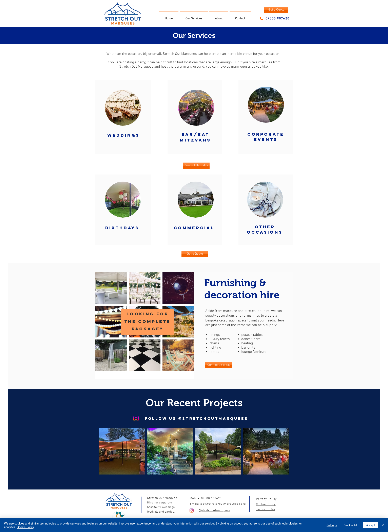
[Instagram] (136, 418)
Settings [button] (332, 525)
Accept (370, 525)
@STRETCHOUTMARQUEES (213, 418)
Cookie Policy (25, 527)
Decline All (350, 525)
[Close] (383, 525)
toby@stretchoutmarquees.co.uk (223, 504)
